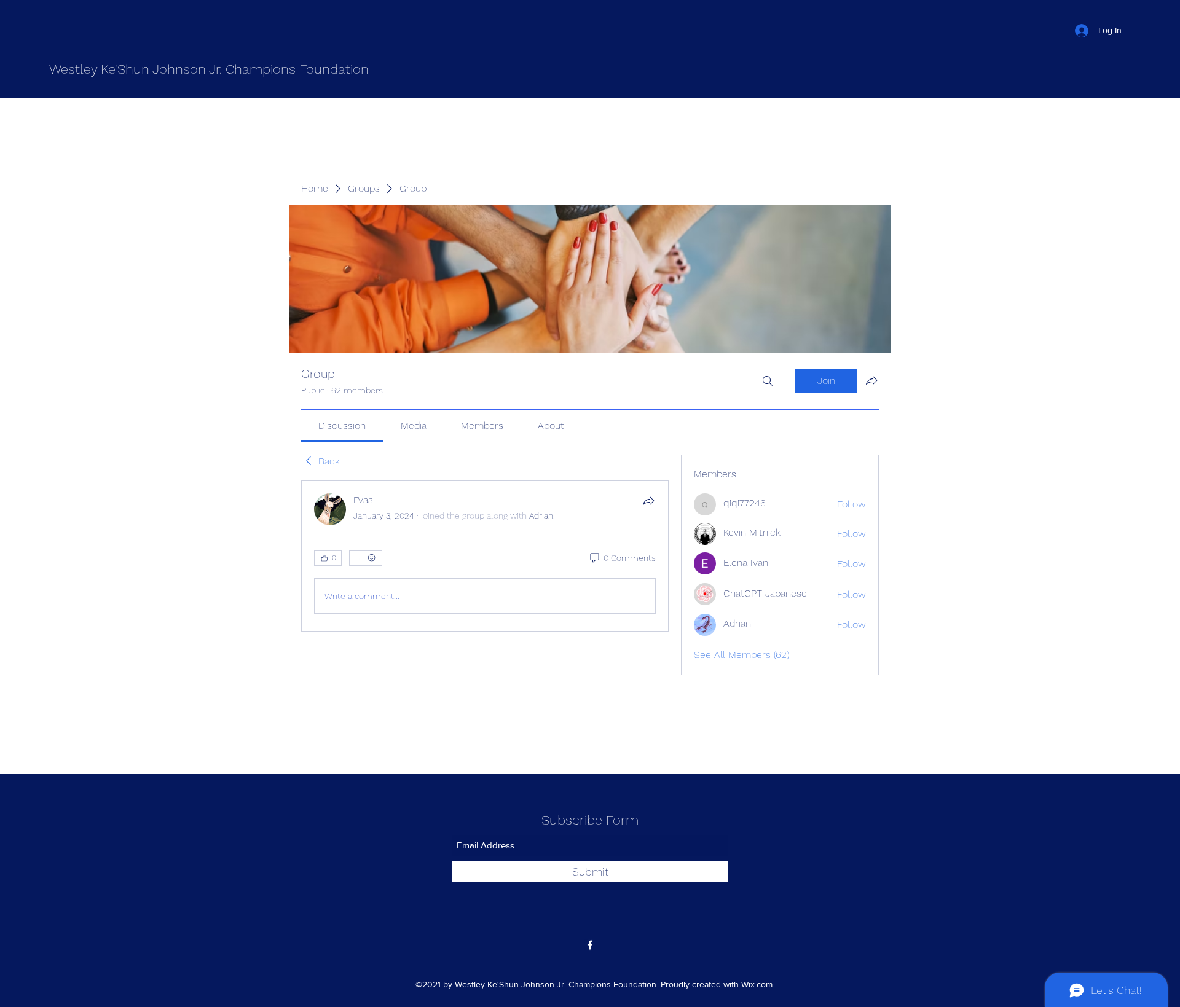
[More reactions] (365, 558)
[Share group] (871, 380)
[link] (342, 425)
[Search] (767, 381)
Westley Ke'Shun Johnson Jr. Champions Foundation (209, 69)
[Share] (648, 500)
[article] (485, 556)
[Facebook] (590, 945)
